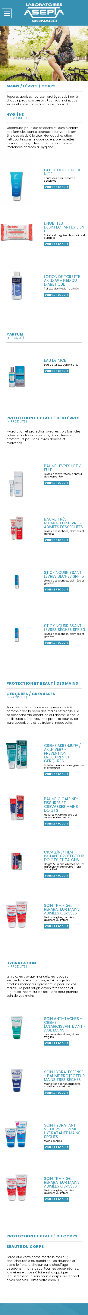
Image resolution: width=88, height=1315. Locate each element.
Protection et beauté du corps (42, 1236)
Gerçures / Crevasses (30, 695)
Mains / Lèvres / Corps (31, 86)
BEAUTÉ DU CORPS (25, 1246)
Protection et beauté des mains (42, 683)
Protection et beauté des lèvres (43, 419)
